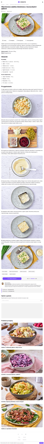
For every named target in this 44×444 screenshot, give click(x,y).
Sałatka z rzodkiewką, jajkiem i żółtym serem (11, 347)
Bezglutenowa (7, 53)
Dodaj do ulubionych (12, 278)
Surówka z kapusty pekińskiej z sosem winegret (12, 401)
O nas (19, 437)
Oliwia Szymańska (8, 284)
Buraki (4, 67)
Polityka (19, 439)
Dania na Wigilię (4, 271)
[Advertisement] (22, 310)
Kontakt (24, 437)
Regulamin (24, 439)
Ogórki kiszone (6, 69)
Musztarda (5, 80)
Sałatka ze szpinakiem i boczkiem (9, 428)
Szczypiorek (5, 71)
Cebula (4, 65)
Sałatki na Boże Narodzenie (13, 271)
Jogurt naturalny (6, 76)
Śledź (4, 61)
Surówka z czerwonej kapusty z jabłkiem (10, 374)
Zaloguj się (42, 2)
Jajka (4, 63)
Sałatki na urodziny (31, 271)
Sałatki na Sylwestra (23, 271)
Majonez (4, 78)
